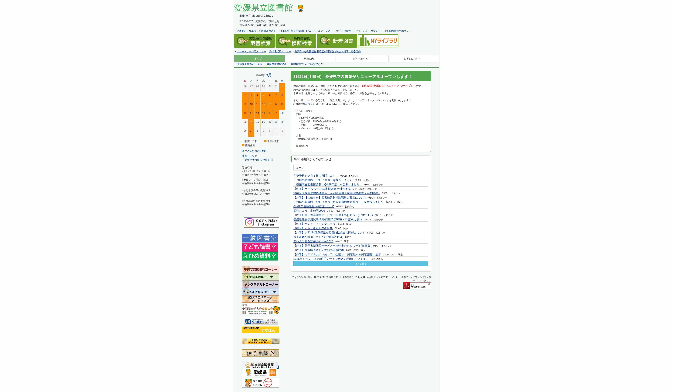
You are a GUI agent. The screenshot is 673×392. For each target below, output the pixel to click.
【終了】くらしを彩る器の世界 (313, 228)
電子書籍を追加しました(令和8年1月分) (318, 237)
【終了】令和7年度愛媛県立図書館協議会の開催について (329, 232)
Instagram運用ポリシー (398, 30)
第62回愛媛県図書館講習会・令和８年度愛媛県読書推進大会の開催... (336, 193)
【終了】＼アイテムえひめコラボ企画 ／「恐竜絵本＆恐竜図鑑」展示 (337, 254)
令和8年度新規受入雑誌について (313, 206)
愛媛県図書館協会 (276, 64)
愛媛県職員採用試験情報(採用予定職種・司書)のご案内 (327, 219)
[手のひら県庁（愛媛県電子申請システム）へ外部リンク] (260, 382)
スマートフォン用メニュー (251, 51)
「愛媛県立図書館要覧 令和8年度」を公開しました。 (327, 184)
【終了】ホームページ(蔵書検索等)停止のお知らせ (325, 189)
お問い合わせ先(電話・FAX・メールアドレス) (306, 30)
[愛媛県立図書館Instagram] (261, 222)
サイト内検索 (343, 30)
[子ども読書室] (260, 247)
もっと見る (361, 263)
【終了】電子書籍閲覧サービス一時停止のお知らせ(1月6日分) (332, 246)
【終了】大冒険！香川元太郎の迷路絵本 (318, 250)
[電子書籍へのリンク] (261, 320)
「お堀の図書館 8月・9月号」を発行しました (323, 180)
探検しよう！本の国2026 (309, 211)
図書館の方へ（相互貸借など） (308, 64)
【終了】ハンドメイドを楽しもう (314, 224)
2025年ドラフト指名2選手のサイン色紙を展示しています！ (331, 259)
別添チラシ (307, 103)
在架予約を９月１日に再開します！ (315, 176)
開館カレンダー (250, 156)
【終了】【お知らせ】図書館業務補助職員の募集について (329, 197)
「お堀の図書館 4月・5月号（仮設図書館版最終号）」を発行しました (338, 202)
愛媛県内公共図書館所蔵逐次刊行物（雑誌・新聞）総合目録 (327, 51)
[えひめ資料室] (260, 256)
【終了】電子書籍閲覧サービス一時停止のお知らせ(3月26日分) (333, 215)
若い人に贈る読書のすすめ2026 (313, 241)
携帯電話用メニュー (280, 51)
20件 (299, 167)
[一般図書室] (260, 238)
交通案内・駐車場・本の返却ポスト (256, 30)
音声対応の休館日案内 (254, 150)
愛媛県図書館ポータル (249, 64)
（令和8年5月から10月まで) (257, 159)
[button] (259, 58)
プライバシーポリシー (368, 30)
